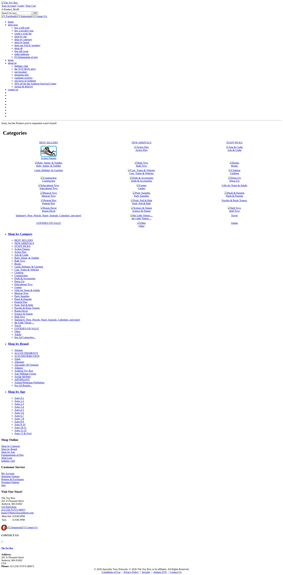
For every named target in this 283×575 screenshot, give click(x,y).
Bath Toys (19, 260)
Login (21, 5)
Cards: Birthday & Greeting (28, 266)
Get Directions (8, 506)
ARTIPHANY (22, 379)
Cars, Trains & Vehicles (26, 269)
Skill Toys (19, 316)
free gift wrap (21, 51)
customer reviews (23, 77)
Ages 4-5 (19, 409)
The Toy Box (7, 548)
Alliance (18, 367)
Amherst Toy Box (23, 370)
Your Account (8, 5)
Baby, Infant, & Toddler (26, 258)
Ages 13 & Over (23, 433)
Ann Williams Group (25, 373)
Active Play (20, 252)
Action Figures (22, 249)
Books (17, 263)
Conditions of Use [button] (111, 572)
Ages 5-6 (19, 412)
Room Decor (21, 311)
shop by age (20, 36)
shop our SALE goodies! (27, 45)
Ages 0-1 (19, 398)
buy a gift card (21, 27)
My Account (7, 473)
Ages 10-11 (20, 427)
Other (17, 331)
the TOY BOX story (25, 69)
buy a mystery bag (23, 30)
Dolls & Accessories (24, 278)
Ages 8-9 (19, 421)
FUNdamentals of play (26, 57)
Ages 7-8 (19, 418)
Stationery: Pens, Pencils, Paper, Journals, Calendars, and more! (47, 319)
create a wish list (22, 33)
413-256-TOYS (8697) (13, 509)
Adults (17, 334)
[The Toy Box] (9, 2)
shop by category (23, 39)
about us (12, 63)
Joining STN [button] (160, 572)
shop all (18, 48)
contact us (13, 89)
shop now (13, 24)
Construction (21, 275)
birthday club (21, 66)
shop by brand (21, 42)
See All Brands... (23, 385)
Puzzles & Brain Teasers (27, 308)
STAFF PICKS (22, 246)
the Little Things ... (24, 322)
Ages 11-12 (20, 430)
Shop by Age (16, 391)
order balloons (21, 54)
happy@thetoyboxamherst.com (17, 512)
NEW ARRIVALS (24, 243)
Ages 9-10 (19, 424)
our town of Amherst (25, 80)
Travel (17, 325)
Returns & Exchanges (12, 479)
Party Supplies (21, 296)
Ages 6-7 (19, 415)
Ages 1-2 (19, 401)
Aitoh (17, 359)
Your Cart (31, 5)
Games (18, 287)
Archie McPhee (22, 376)
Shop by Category (20, 234)
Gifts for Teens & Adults (27, 290)
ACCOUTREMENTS (26, 353)
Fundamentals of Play (12, 455)
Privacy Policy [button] (131, 572)
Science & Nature (23, 313)
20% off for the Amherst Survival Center (35, 83)
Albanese (19, 362)
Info (3, 485)
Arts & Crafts (21, 255)
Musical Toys (21, 293)
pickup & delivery (23, 86)
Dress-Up (19, 281)
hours (11, 60)
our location (20, 72)
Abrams (18, 350)
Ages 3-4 (19, 407)
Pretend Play (21, 302)
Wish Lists (6, 458)
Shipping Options (10, 476)
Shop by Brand (18, 343)
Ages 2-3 (19, 404)
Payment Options (10, 482)
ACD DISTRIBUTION (26, 356)
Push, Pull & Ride (23, 305)
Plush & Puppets (23, 299)
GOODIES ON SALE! (26, 328)
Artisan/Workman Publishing (29, 382)
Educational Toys (23, 284)
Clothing (18, 272)
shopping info (21, 74)
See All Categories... (25, 337)
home (11, 21)
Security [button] (146, 572)
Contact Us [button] (175, 572)
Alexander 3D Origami (26, 364)
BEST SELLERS (23, 240)
